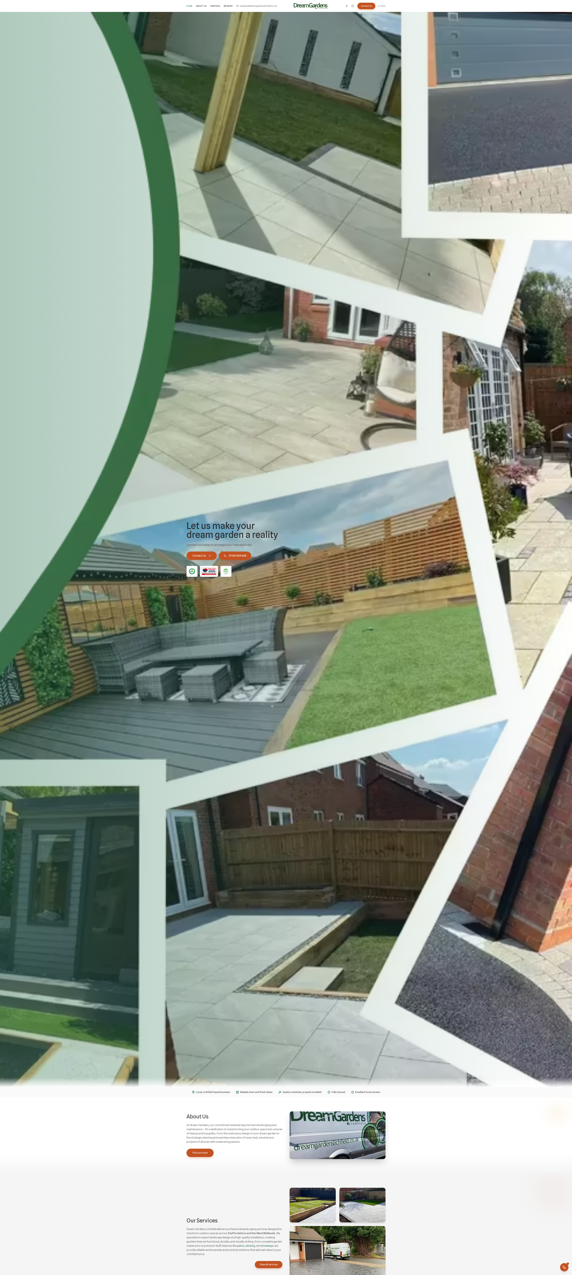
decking (250, 1245)
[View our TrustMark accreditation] (209, 571)
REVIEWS (228, 6)
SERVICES (215, 6)
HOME (189, 6)
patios (241, 1245)
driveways (267, 1245)
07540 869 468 (237, 555)
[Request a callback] (564, 1267)
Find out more (200, 1152)
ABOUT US (201, 6)
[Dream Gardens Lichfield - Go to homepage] (310, 6)
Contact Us (366, 6)
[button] (313, 1205)
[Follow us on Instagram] (352, 6)
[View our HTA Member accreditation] (225, 571)
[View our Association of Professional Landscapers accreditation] (192, 571)
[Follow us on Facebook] (346, 6)
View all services (269, 1264)
